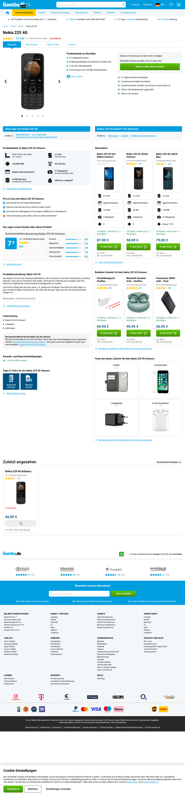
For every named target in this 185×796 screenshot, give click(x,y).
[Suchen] (123, 4)
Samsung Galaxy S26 (12, 620)
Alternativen (113, 136)
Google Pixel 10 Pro (11, 630)
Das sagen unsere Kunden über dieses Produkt (36, 137)
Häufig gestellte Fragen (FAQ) (155, 647)
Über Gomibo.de (31, 727)
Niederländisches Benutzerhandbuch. (29, 342)
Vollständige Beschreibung (18, 306)
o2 (52, 625)
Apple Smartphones (105, 617)
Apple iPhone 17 (10, 617)
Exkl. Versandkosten (105, 255)
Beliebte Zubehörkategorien (143, 136)
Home (5, 26)
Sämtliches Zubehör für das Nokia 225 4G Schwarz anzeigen (125, 348)
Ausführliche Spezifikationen (19, 189)
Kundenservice (128, 12)
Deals (100, 675)
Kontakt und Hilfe (153, 638)
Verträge (100, 660)
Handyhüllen (56, 641)
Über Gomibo (9, 679)
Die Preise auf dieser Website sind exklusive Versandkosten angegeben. (131, 720)
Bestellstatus (102, 644)
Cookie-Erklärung (150, 782)
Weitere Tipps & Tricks (16, 393)
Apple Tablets (9, 647)
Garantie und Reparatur (106, 654)
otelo (52, 627)
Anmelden (147, 4)
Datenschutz (9, 684)
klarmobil (54, 622)
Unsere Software (10, 681)
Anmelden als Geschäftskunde (62, 681)
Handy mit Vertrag (60, 12)
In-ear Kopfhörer (57, 649)
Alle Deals (101, 679)
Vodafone (54, 633)
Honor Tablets (9, 641)
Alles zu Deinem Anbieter (106, 667)
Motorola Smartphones (106, 625)
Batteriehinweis (103, 657)
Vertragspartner (150, 652)
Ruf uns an (148, 641)
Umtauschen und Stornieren (108, 652)
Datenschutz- (132, 782)
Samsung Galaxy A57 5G (14, 625)
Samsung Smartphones (106, 620)
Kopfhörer (54, 652)
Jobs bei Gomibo (150, 649)
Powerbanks (55, 647)
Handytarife (81, 12)
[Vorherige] (6, 81)
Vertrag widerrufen (104, 665)
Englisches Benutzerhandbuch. (33, 344)
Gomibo (8, 675)
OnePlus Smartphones (106, 622)
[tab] (22, 116)
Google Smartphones (105, 627)
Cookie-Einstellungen (72, 727)
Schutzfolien (55, 644)
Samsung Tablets (11, 644)
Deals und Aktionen (104, 670)
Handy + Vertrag (60, 614)
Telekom (54, 630)
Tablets (97, 12)
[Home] (7, 12)
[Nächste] (59, 81)
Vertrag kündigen (104, 662)
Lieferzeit (100, 647)
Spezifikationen (22, 134)
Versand (100, 649)
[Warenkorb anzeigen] (178, 4)
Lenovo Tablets (10, 649)
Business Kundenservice (60, 684)
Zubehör (111, 12)
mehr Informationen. (119, 722)
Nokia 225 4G (31, 26)
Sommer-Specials (24, 12)
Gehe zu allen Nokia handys (110, 262)
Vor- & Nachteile (39, 134)
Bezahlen (100, 641)
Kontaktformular (150, 644)
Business (55, 675)
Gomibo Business (57, 679)
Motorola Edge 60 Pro (12, 622)
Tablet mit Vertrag (11, 654)
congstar (54, 617)
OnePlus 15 (8, 627)
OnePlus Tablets (10, 652)
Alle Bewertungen (14, 264)
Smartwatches (56, 654)
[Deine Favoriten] (171, 4)
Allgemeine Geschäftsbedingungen (129, 727)
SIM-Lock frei (76, 76)
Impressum (57, 727)
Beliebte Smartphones (16, 614)
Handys (101, 614)
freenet (53, 620)
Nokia (21, 26)
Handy (42, 12)
